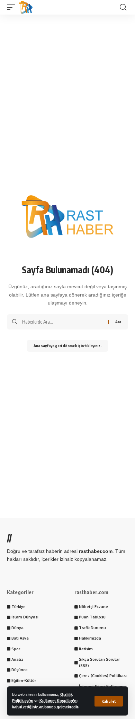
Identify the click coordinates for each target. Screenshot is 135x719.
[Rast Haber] (26, 7)
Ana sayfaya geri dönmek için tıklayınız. (67, 345)
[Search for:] (62, 321)
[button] (108, 701)
